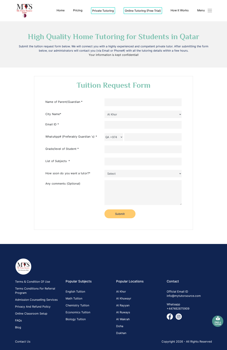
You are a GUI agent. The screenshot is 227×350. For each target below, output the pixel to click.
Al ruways (123, 312)
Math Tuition (74, 298)
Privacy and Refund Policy (33, 306)
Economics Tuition (78, 312)
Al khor (121, 291)
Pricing (77, 10)
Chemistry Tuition (77, 305)
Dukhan (121, 333)
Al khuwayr (123, 298)
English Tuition (75, 291)
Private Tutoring (103, 10)
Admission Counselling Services (36, 299)
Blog (18, 327)
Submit (120, 214)
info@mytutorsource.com (184, 296)
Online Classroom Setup (31, 313)
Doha (119, 326)
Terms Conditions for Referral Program (35, 291)
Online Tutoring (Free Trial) (143, 10)
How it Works (180, 10)
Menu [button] (201, 10)
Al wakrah (123, 319)
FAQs (18, 320)
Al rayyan (122, 305)
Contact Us (22, 341)
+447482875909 (178, 308)
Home (61, 10)
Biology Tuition (76, 319)
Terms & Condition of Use (32, 281)
